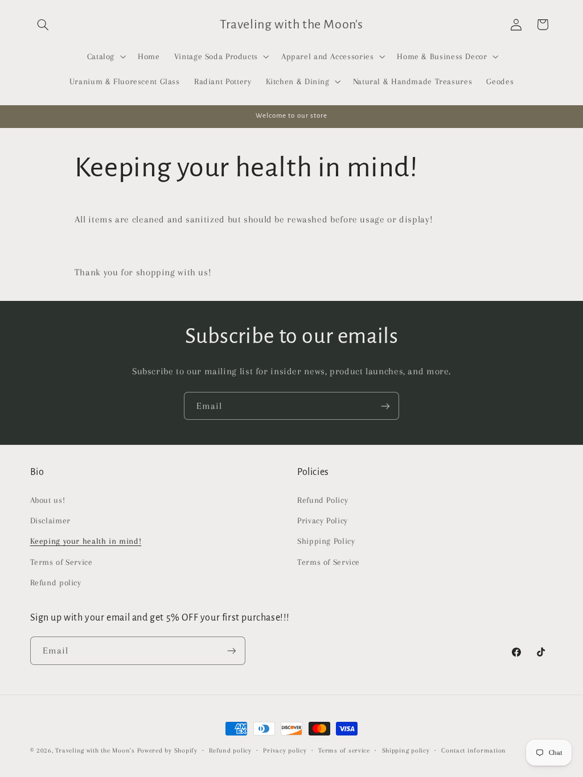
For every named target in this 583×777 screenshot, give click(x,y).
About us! (47, 500)
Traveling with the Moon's (94, 750)
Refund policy (55, 582)
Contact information (473, 750)
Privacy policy (284, 750)
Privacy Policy (322, 520)
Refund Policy (322, 500)
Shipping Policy (326, 540)
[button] (43, 24)
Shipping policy (406, 750)
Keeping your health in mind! (86, 540)
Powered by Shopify (167, 750)
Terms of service (344, 750)
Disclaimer (50, 520)
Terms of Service (61, 562)
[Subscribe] (385, 406)
